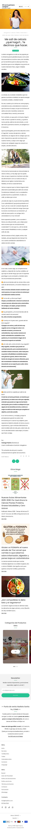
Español (15, 818)
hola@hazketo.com (7, 800)
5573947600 (5, 803)
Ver (15, 651)
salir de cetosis (24, 35)
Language (4, 765)
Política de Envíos (6, 781)
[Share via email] (29, 456)
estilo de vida (6, 35)
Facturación (4, 789)
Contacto (4, 762)
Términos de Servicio (7, 784)
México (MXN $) (15, 815)
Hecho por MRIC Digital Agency (15, 825)
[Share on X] (23, 456)
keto (12, 35)
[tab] (15, 666)
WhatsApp (4, 792)
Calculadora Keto (6, 759)
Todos (3, 756)
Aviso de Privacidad (7, 776)
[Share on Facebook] (21, 456)
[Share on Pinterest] (26, 456)
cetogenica (7, 32)
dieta (18, 32)
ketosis (17, 35)
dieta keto (23, 32)
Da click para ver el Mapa (15, 736)
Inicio (2, 748)
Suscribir (15, 695)
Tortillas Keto (5, 754)
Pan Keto (4, 751)
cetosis (13, 32)
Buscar (3, 773)
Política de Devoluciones (8, 778)
